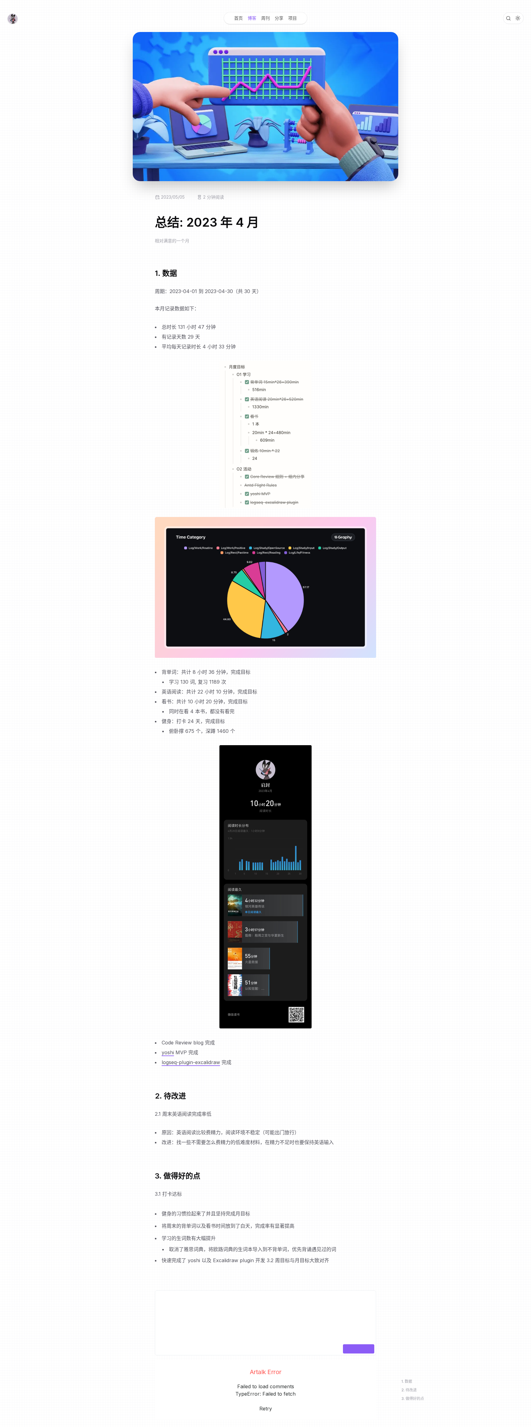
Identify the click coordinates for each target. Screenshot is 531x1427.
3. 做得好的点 (412, 1398)
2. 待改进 (409, 1390)
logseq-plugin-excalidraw (191, 1062)
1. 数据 (406, 1381)
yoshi (168, 1052)
